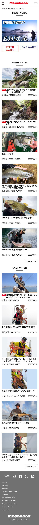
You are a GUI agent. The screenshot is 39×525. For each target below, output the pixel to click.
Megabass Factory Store (9, 504)
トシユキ (5, 364)
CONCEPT (5, 482)
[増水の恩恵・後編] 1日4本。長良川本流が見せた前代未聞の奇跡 (19, 186)
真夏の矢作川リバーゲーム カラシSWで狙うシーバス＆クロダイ (21, 296)
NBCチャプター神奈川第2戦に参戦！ (18, 217)
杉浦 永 (4, 300)
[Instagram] (14, 476)
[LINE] (32, 476)
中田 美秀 (5, 332)
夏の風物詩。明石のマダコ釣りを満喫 (18, 327)
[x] (26, 476)
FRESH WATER (10, 49)
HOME (4, 8)
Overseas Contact (7, 507)
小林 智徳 (5, 191)
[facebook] (20, 476)
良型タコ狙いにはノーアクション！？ (18, 391)
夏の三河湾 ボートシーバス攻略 (15, 423)
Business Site (6, 510)
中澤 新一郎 (6, 127)
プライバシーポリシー (9, 491)
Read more (31, 261)
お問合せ (5, 494)
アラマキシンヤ (8, 396)
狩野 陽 (4, 159)
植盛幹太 (5, 95)
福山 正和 (5, 255)
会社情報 (5, 485)
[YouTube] (7, 476)
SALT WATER (29, 47)
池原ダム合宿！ (8, 154)
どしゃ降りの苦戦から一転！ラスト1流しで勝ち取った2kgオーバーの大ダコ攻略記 (19, 360)
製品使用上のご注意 (8, 497)
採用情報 (5, 488)
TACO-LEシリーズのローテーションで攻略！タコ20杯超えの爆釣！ (19, 456)
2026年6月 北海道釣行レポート (15, 249)
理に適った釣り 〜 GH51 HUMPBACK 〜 (21, 122)
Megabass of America (9, 501)
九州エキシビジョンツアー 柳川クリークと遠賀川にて (21, 91)
